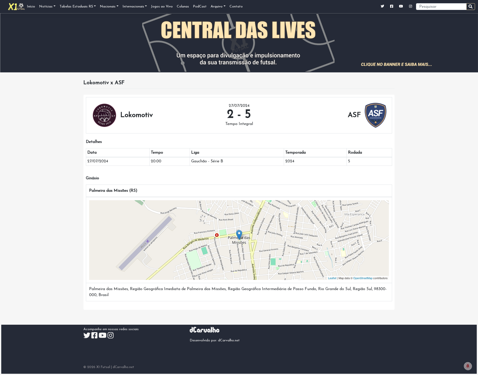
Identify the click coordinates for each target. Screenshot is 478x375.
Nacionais (108, 6)
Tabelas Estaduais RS (76, 6)
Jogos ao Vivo (162, 6)
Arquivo (217, 6)
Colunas (183, 6)
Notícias (46, 6)
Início (31, 6)
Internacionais (133, 6)
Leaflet (332, 278)
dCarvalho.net (229, 340)
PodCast (200, 6)
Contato (236, 6)
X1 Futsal (103, 367)
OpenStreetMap (362, 278)
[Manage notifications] (468, 366)
